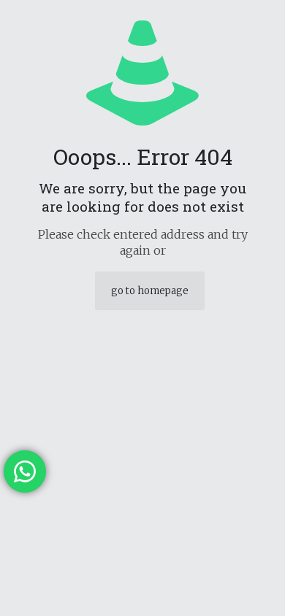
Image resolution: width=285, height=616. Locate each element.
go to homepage (150, 291)
